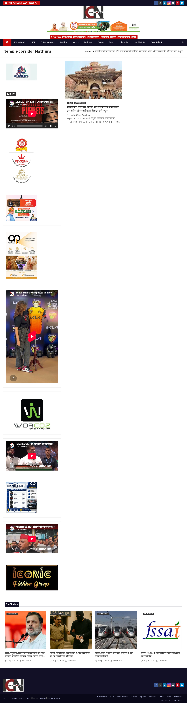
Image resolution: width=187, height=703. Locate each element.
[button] (183, 42)
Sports (76, 42)
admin (87, 115)
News (70, 103)
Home (88, 51)
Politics (63, 42)
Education (124, 42)
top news (104, 37)
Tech (111, 42)
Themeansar (54, 698)
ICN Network (20, 42)
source (113, 37)
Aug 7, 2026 (13, 660)
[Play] (9, 126)
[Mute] (50, 126)
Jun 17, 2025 (75, 115)
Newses (42, 698)
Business (88, 42)
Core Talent (156, 42)
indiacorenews (93, 37)
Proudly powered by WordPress (16, 698)
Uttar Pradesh (80, 103)
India (133, 37)
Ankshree (26, 660)
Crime (101, 42)
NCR (33, 42)
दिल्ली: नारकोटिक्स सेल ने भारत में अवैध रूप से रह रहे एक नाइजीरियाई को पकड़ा (70, 655)
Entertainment (48, 42)
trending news (123, 37)
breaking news (79, 37)
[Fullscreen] (55, 126)
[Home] (7, 42)
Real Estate (140, 42)
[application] (32, 113)
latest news (67, 37)
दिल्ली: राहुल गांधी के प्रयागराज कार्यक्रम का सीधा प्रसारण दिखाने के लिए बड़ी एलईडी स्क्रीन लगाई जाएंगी (25, 656)
